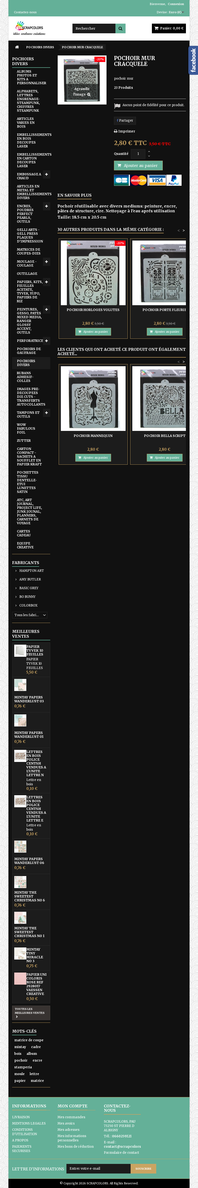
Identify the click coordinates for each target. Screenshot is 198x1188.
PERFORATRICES (31, 341)
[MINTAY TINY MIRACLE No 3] (20, 953)
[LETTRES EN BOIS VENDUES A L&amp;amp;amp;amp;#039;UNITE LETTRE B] (20, 756)
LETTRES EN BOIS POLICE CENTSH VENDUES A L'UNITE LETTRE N (36, 763)
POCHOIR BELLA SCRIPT (164, 436)
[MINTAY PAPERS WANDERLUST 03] (20, 685)
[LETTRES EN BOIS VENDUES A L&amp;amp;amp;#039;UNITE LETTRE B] (20, 801)
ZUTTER (24, 441)
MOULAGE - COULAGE (27, 264)
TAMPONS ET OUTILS (28, 415)
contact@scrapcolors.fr (124, 1147)
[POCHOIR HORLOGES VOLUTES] (93, 273)
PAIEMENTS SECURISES (21, 1149)
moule (19, 1074)
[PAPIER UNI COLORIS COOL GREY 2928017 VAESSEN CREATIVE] (20, 979)
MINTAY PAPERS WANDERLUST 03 (29, 699)
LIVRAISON (21, 1117)
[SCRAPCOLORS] (38, 28)
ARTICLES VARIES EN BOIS (26, 123)
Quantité (121, 154)
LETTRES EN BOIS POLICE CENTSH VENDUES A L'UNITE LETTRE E (36, 808)
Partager (125, 120)
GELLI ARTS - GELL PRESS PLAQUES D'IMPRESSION (30, 235)
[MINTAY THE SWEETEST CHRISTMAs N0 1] (20, 918)
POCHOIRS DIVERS (26, 363)
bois (17, 1054)
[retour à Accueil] (16, 47)
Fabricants (25, 562)
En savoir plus (74, 195)
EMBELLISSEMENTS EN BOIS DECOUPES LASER (33, 140)
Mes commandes (71, 1117)
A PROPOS (20, 1140)
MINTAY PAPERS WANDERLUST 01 (28, 735)
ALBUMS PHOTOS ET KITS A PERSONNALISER (31, 77)
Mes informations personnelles (71, 1138)
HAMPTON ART (31, 571)
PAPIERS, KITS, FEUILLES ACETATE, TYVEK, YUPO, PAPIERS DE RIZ (30, 291)
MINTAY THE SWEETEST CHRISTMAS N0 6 (29, 896)
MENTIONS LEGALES (29, 1123)
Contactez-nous (25, 12)
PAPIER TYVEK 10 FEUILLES (34, 650)
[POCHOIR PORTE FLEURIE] (164, 273)
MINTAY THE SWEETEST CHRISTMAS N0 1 (29, 932)
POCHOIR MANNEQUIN (93, 436)
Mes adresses (68, 1130)
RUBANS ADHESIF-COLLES (25, 377)
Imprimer (126, 131)
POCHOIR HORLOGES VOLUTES (93, 310)
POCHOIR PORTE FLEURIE (164, 310)
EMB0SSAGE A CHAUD (29, 176)
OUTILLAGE (27, 274)
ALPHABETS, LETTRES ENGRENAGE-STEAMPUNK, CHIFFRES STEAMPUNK (28, 101)
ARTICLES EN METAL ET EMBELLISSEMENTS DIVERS (33, 192)
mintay (20, 1047)
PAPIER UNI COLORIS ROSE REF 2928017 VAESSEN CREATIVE (36, 984)
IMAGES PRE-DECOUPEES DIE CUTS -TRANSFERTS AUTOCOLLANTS (31, 397)
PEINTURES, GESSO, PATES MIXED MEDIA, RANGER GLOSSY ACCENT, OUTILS (29, 321)
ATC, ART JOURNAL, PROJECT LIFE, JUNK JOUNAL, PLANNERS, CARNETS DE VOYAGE (29, 511)
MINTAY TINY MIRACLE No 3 (34, 955)
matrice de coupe (28, 1040)
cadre (36, 1047)
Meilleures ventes (25, 634)
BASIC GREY (28, 588)
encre (37, 1060)
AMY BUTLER (30, 579)
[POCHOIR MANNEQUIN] (93, 398)
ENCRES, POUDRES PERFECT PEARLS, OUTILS (25, 214)
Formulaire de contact (121, 1153)
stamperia (23, 1067)
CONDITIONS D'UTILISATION (24, 1132)
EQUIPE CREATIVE (25, 545)
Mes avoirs (66, 1123)
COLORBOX (28, 605)
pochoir (21, 1060)
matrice (37, 1081)
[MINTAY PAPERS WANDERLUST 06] (20, 847)
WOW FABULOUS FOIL (26, 429)
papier (20, 1081)
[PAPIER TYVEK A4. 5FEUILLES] (20, 651)
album (32, 1054)
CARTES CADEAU (24, 533)
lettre (34, 1074)
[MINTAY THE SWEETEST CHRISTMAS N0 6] (20, 882)
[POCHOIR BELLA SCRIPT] (164, 398)
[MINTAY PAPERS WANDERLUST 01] (20, 720)
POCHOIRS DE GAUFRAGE (29, 351)
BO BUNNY (27, 597)
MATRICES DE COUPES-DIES (29, 252)
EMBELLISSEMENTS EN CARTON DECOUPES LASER (33, 160)
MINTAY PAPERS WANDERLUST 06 (29, 861)
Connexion (176, 4)
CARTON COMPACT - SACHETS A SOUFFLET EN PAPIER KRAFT (29, 456)
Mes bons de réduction (75, 1147)
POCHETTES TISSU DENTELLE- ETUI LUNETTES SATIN (27, 482)
